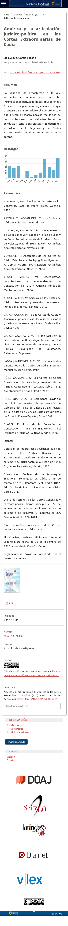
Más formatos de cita (17, 705)
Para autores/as (15, 728)
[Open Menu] (3, 3)
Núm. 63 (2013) (33, 14)
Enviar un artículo (16, 742)
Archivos (17, 14)
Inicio (6, 14)
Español (11, 760)
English (11, 756)
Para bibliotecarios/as (18, 732)
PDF (11, 603)
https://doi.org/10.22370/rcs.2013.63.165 (35, 72)
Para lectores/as (15, 725)
